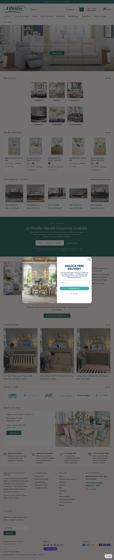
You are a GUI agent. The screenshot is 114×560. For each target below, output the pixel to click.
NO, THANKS (74, 293)
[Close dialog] (89, 259)
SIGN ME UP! (74, 288)
